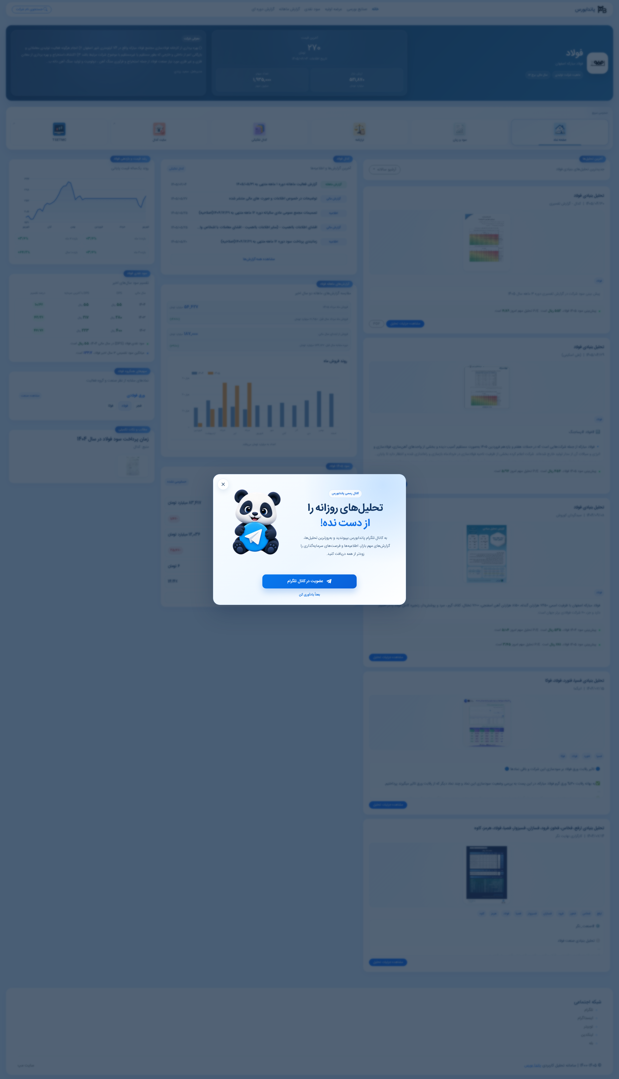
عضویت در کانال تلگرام (305, 581)
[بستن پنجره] (223, 484)
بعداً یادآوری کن (309, 594)
